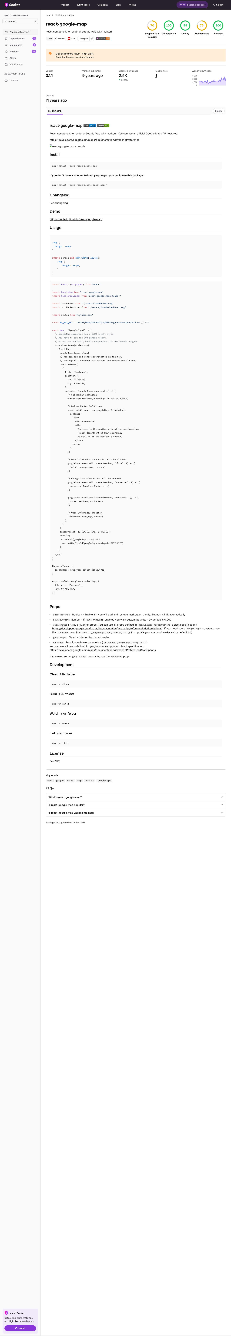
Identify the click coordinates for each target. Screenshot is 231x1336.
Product (65, 4)
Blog (118, 4)
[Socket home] (12, 5)
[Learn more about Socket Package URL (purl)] (91, 38)
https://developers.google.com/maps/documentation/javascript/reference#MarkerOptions (107, 628)
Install (22, 1328)
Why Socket (83, 4)
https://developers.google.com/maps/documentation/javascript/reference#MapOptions (103, 650)
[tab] (55, 111)
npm (48, 15)
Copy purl (83, 38)
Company (102, 4)
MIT (57, 761)
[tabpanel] (136, 443)
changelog (61, 203)
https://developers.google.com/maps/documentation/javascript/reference (94, 139)
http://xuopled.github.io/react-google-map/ (76, 219)
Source (218, 111)
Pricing (132, 4)
